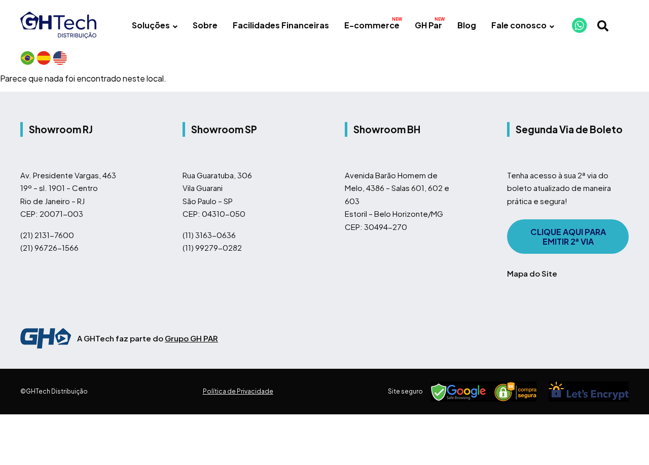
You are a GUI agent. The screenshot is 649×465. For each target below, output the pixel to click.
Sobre (205, 25)
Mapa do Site (532, 273)
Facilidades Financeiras (281, 25)
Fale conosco (519, 25)
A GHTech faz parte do (147, 338)
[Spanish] (44, 58)
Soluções (151, 25)
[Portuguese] (27, 58)
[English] (60, 58)
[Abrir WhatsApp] (623, 439)
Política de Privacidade (238, 391)
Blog (466, 25)
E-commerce (372, 25)
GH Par (428, 25)
